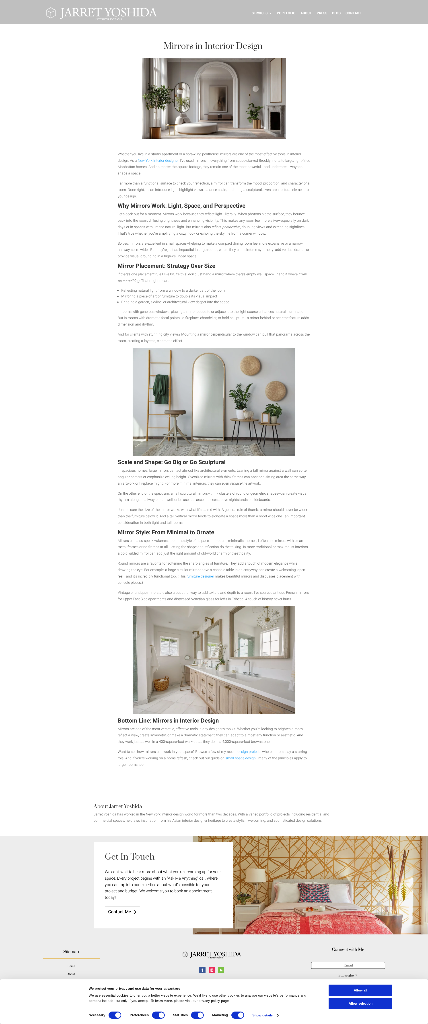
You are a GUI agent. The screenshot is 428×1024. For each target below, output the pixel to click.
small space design (240, 758)
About (306, 13)
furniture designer (200, 576)
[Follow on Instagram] (212, 970)
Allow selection (360, 1003)
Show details (262, 1015)
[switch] (158, 1015)
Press (322, 13)
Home (71, 966)
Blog (336, 13)
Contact (353, 13)
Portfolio (286, 13)
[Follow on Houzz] (221, 970)
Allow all (360, 990)
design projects (249, 751)
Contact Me (119, 912)
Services (260, 13)
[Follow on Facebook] (202, 970)
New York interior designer (158, 160)
